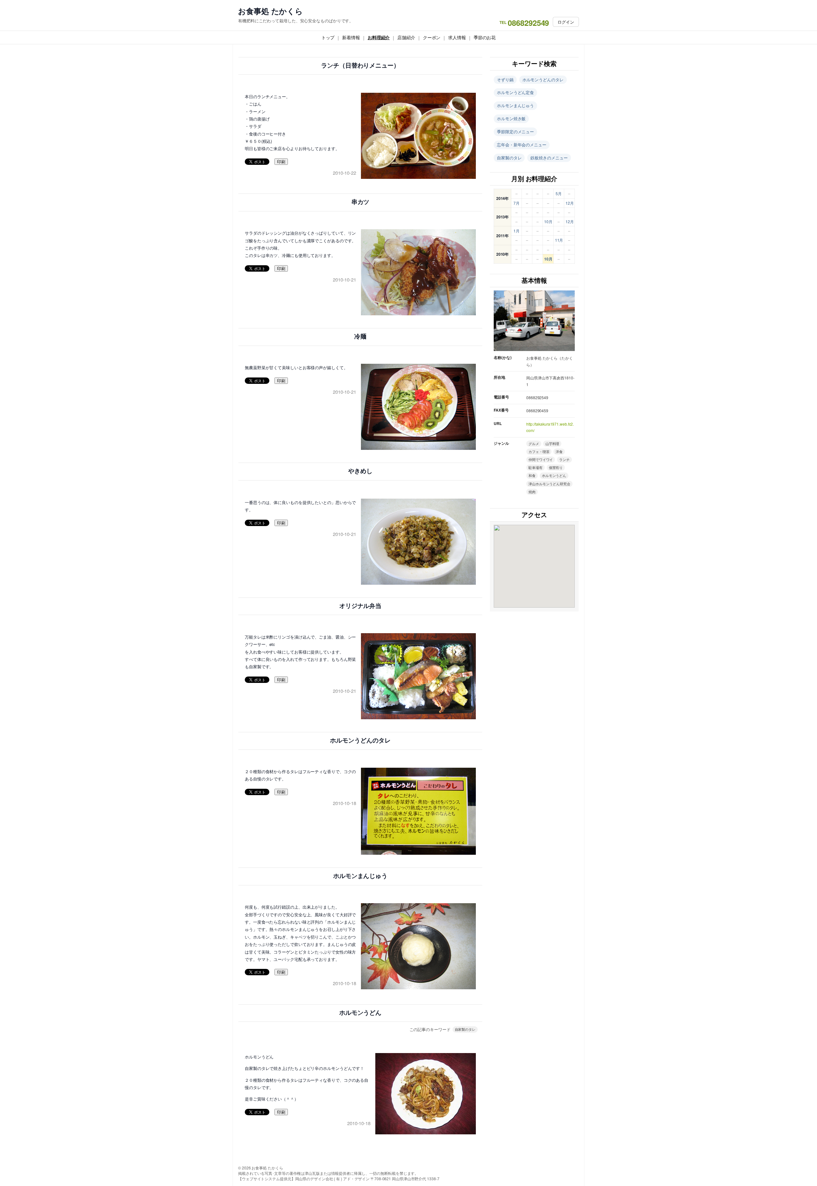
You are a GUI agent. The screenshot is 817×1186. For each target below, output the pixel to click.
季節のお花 (485, 37)
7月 (516, 203)
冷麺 (360, 336)
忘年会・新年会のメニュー (521, 145)
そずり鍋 (505, 80)
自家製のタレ (465, 1029)
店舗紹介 (406, 37)
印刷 (281, 161)
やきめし (360, 471)
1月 (516, 230)
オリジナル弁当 (360, 606)
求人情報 (457, 37)
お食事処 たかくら (270, 11)
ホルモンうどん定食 (515, 92)
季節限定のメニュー (515, 131)
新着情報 (351, 37)
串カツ (360, 202)
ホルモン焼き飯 (511, 118)
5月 (559, 193)
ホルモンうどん (360, 1012)
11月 (559, 240)
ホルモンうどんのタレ (360, 740)
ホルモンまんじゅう (360, 876)
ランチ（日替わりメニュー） (360, 65)
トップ (328, 37)
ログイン (566, 22)
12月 (570, 203)
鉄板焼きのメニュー (548, 158)
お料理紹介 (379, 37)
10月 (548, 221)
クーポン (432, 37)
